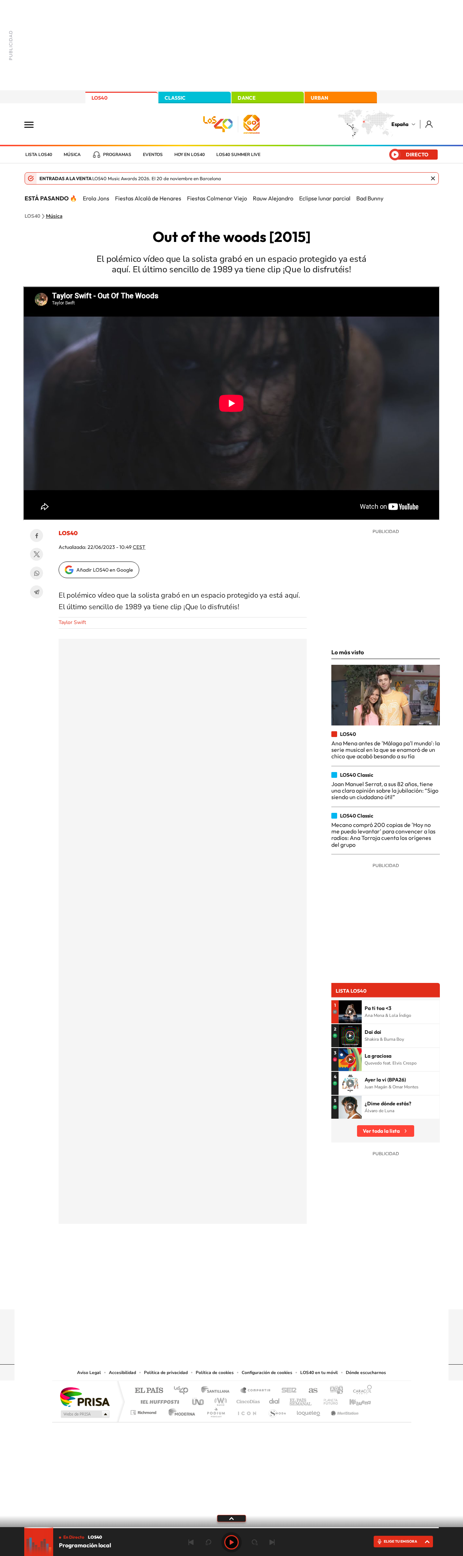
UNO (198, 1399)
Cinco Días (247, 1399)
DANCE (247, 98)
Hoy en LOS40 (189, 154)
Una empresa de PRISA (85, 1396)
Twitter (36, 554)
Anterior (191, 1542)
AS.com (310, 1390)
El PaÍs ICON (246, 1410)
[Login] (429, 124)
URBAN (319, 98)
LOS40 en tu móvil (319, 1372)
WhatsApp (36, 573)
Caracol (360, 1390)
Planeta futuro (328, 1399)
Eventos (153, 154)
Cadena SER (287, 1390)
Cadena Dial (275, 1399)
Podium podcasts (215, 1410)
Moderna (180, 1410)
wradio (219, 1399)
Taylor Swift (72, 622)
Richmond (144, 1410)
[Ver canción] (350, 1011)
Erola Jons (96, 198)
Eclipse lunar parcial (325, 198)
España (399, 124)
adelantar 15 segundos (254, 1542)
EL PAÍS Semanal (301, 1399)
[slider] (231, 1527)
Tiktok (202, 1295)
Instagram (188, 1295)
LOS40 (99, 98)
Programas (117, 154)
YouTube (217, 1295)
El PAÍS (149, 1390)
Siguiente (272, 1542)
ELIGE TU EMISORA (400, 1541)
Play (231, 1542)
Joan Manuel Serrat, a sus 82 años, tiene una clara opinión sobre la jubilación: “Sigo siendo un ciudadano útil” (384, 790)
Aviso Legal (89, 1372)
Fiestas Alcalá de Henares (148, 198)
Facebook (36, 535)
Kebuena (354, 1399)
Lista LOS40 (38, 154)
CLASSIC (175, 98)
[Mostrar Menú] (34, 124)
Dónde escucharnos (366, 1372)
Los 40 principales (183, 1390)
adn (333, 1390)
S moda (276, 1410)
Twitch (260, 1295)
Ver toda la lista (381, 1131)
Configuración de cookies (267, 1372)
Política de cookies (215, 1372)
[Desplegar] (231, 1518)
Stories (275, 1295)
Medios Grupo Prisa (84, 1414)
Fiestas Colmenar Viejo (217, 198)
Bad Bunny (369, 198)
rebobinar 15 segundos (208, 1542)
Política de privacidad (166, 1372)
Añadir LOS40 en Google (104, 570)
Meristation (343, 1410)
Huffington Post (158, 1399)
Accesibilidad (122, 1372)
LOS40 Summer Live (238, 154)
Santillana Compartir (256, 1390)
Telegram (36, 591)
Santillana (217, 1390)
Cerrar (433, 178)
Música (72, 154)
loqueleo (309, 1410)
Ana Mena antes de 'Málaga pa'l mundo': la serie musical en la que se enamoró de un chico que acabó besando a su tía (385, 750)
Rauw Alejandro (273, 198)
